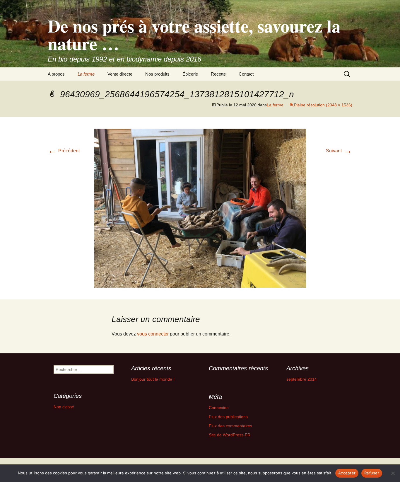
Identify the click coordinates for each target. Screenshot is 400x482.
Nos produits (157, 73)
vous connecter (153, 333)
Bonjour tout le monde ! (153, 379)
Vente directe (119, 73)
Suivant (339, 150)
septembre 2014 (301, 379)
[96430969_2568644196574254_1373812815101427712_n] (200, 207)
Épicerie (190, 73)
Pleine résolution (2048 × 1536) (323, 105)
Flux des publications (228, 416)
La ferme (86, 73)
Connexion (219, 407)
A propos (56, 73)
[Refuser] (393, 473)
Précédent (64, 150)
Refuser (371, 473)
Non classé (64, 406)
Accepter (346, 473)
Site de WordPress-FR (229, 434)
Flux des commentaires (230, 425)
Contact (246, 73)
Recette (218, 73)
